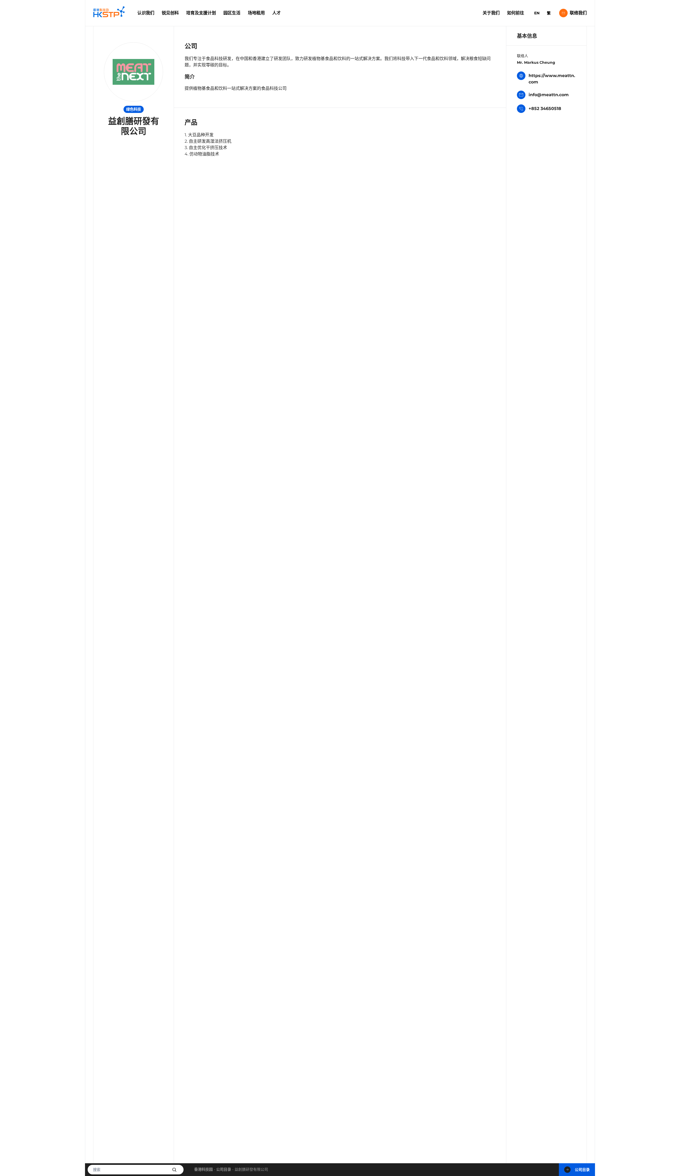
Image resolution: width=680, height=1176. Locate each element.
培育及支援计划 (201, 12)
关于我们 (491, 12)
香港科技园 (203, 1169)
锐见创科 (170, 12)
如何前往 (515, 12)
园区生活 (231, 12)
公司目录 (223, 1169)
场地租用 (256, 12)
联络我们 (578, 12)
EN (536, 13)
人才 (276, 12)
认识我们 (145, 12)
